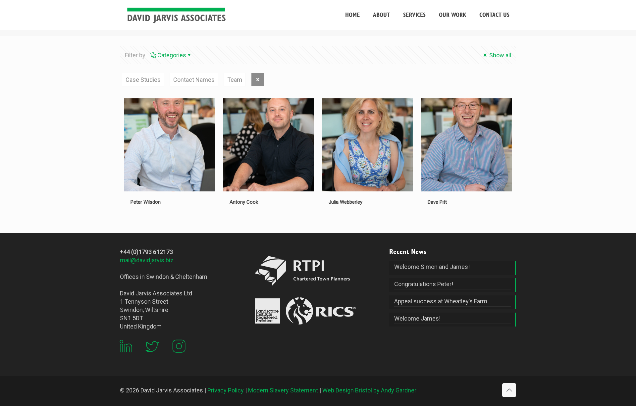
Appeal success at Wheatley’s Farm (440, 301)
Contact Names (194, 79)
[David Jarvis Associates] (176, 15)
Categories (171, 55)
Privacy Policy (225, 390)
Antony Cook (244, 202)
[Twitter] (152, 357)
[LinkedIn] (126, 357)
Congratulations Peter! (423, 283)
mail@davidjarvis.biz (147, 260)
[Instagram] (179, 357)
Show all (499, 55)
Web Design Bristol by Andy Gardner (369, 390)
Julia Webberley (345, 202)
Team (234, 79)
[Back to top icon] (509, 390)
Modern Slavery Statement (283, 390)
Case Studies (143, 79)
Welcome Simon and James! (432, 266)
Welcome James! (417, 318)
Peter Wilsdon (146, 202)
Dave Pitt (437, 202)
